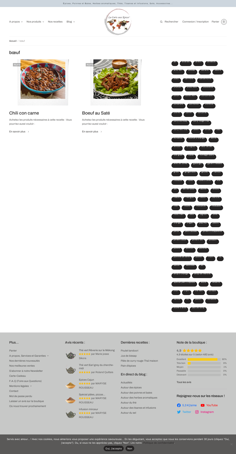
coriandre (178, 104)
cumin (189, 113)
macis (177, 197)
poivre (177, 248)
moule (187, 206)
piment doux (180, 240)
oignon (203, 214)
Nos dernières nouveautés (24, 360)
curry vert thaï (181, 130)
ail (175, 62)
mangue (189, 197)
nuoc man (179, 214)
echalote (178, 138)
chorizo (177, 87)
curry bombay (180, 121)
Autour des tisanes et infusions (138, 407)
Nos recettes (55, 21)
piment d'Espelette (212, 231)
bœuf (176, 79)
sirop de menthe (202, 274)
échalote (211, 299)
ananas (186, 62)
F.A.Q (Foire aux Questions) (25, 381)
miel (176, 206)
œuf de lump (198, 308)
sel (202, 265)
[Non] (231, 444)
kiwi (219, 180)
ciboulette (208, 87)
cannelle (189, 79)
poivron (189, 248)
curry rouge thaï (201, 121)
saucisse (190, 265)
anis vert (178, 70)
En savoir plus (17, 131)
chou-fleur (192, 87)
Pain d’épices (128, 365)
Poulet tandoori (129, 350)
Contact (13, 391)
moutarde (201, 206)
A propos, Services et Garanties (27, 355)
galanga (197, 163)
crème (177, 113)
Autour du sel (128, 412)
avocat (191, 70)
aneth (198, 62)
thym (186, 291)
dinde (208, 130)
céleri (196, 130)
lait (175, 189)
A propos (14, 21)
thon (176, 291)
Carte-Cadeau (17, 376)
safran (177, 265)
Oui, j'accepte (113, 448)
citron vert (190, 96)
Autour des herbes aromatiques (139, 397)
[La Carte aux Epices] (118, 22)
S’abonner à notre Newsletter (26, 371)
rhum (210, 257)
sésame (216, 282)
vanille (177, 299)
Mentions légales (19, 386)
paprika (203, 223)
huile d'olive (205, 180)
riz (220, 257)
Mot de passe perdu (20, 396)
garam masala (214, 163)
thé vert (199, 291)
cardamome (205, 79)
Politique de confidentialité (158, 442)
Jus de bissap (129, 355)
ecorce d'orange (196, 138)
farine (213, 138)
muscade (216, 206)
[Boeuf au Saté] (115, 82)
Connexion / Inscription (195, 21)
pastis (216, 223)
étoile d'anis (180, 308)
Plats (17, 65)
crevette (209, 104)
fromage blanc (207, 155)
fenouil (177, 147)
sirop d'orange (181, 274)
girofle (205, 172)
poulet (199, 257)
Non (129, 448)
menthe (216, 197)
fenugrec (190, 147)
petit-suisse (191, 231)
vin (187, 299)
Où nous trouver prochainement (27, 406)
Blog (69, 21)
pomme (203, 248)
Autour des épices (131, 387)
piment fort (197, 240)
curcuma (202, 113)
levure (216, 189)
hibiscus (178, 180)
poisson (213, 240)
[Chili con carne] (43, 82)
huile (190, 180)
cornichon (194, 104)
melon (203, 197)
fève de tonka (180, 163)
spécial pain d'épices (184, 282)
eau (218, 130)
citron (176, 96)
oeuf (192, 214)
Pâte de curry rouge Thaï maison (139, 360)
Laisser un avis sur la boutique (26, 401)
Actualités (126, 382)
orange (177, 223)
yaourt (198, 299)
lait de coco (188, 189)
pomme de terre (182, 257)
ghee (176, 172)
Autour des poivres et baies (136, 392)
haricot (217, 172)
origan (190, 223)
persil (176, 231)
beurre (218, 70)
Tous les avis (184, 382)
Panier (13, 350)
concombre (207, 96)
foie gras (178, 155)
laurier (203, 189)
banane (205, 70)
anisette (211, 62)
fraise (191, 155)
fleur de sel (206, 147)
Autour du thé (128, 402)
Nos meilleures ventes (22, 365)
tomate (212, 291)
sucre (203, 282)
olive (215, 214)
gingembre (190, 172)
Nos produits (34, 21)
